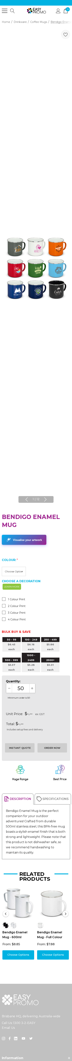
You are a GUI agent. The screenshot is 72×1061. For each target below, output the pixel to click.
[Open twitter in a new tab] (31, 1038)
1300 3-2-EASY (24, 1023)
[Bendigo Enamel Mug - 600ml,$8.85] (18, 903)
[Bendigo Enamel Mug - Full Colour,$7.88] (53, 903)
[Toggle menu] (4, 11)
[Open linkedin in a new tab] (16, 1038)
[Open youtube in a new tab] (24, 1038)
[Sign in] (58, 10)
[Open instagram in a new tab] (4, 1038)
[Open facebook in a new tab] (9, 1038)
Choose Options (18, 954)
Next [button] (45, 499)
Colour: (10, 560)
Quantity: (13, 681)
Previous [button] (27, 499)
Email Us (8, 1028)
